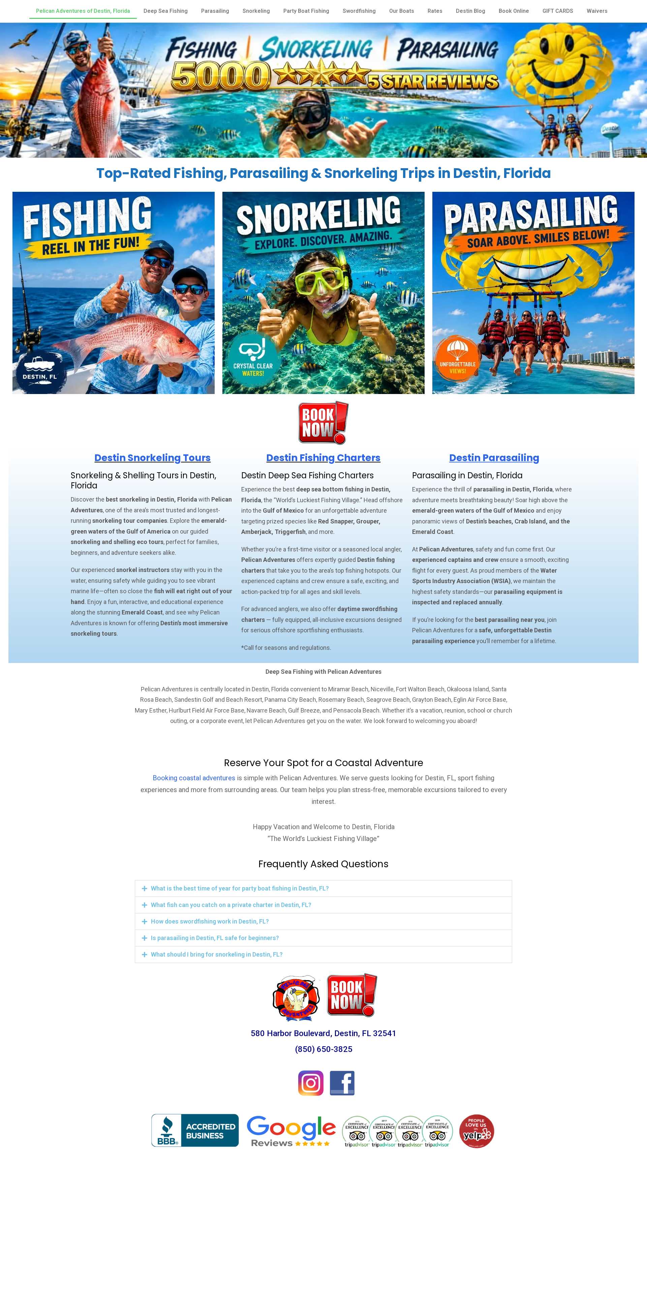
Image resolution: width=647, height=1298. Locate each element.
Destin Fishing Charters (323, 457)
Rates (435, 11)
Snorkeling (256, 11)
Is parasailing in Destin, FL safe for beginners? (215, 937)
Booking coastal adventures (194, 778)
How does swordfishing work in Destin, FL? (210, 921)
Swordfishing (359, 11)
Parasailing (215, 11)
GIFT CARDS (558, 11)
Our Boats (401, 11)
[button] (323, 888)
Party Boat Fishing (306, 11)
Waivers (597, 11)
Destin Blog (470, 11)
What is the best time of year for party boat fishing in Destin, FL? (240, 888)
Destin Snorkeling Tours (152, 457)
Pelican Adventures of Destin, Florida (83, 11)
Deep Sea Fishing (166, 11)
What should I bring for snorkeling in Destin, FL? (217, 954)
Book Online (514, 11)
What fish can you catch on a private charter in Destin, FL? (231, 904)
